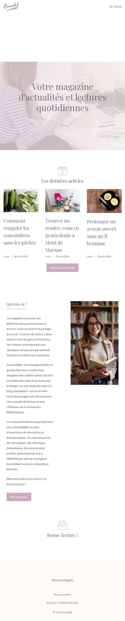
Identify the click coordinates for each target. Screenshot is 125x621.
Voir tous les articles (62, 267)
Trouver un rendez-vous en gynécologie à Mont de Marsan (62, 235)
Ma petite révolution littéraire (62, 602)
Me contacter (19, 497)
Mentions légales (62, 580)
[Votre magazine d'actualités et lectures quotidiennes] (11, 6)
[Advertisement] (62, 37)
